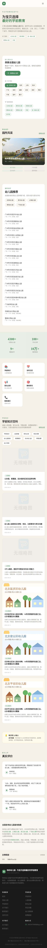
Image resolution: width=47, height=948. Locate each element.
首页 (3, 896)
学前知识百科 (15, 840)
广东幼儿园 (21, 205)
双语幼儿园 (29, 106)
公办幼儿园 (13, 36)
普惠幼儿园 (6, 40)
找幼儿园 (5, 900)
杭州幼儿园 (28, 438)
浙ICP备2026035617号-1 (15, 941)
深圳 (14, 90)
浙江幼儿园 (21, 200)
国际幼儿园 (9, 110)
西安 (39, 90)
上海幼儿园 (32, 200)
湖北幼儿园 (10, 205)
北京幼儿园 (10, 200)
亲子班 (8, 114)
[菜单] (43, 4)
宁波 (7, 95)
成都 (20, 90)
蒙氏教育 (22, 36)
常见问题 (36, 434)
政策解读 (17, 438)
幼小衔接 (6, 443)
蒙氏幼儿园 (19, 106)
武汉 (26, 90)
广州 (7, 90)
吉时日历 (5, 915)
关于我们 (5, 908)
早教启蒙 (38, 438)
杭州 (33, 85)
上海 (27, 85)
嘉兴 (20, 95)
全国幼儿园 (12, 85)
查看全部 (42, 133)
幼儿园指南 (7, 438)
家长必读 (26, 434)
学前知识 (6, 434)
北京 (20, 85)
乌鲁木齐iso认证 (11, 859)
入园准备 (16, 434)
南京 (33, 90)
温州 (14, 95)
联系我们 (5, 911)
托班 (14, 40)
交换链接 (42, 855)
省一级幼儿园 (31, 36)
